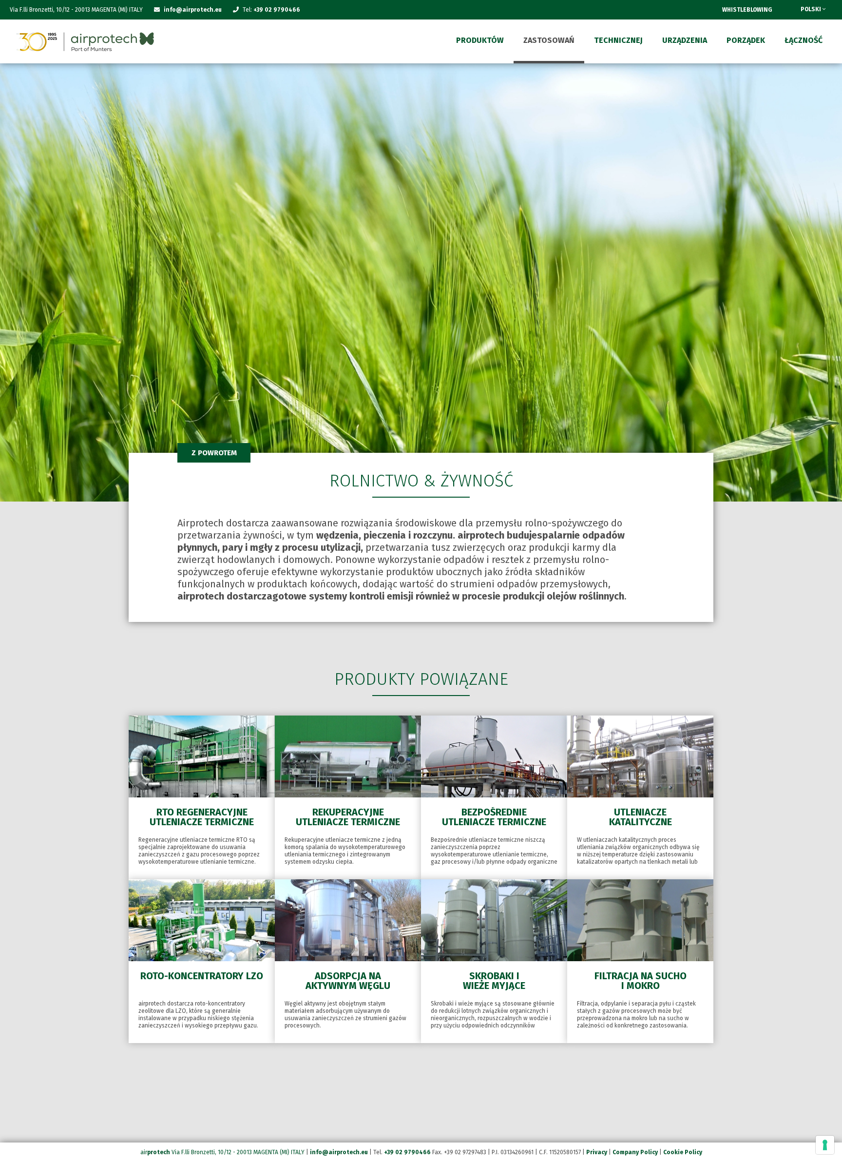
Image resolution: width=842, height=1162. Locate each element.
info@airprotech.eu (339, 1152)
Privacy (596, 1152)
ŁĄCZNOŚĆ (804, 40)
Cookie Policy (682, 1152)
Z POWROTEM (214, 452)
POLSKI (812, 9)
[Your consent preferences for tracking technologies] (825, 1145)
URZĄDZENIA (684, 40)
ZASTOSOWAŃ (548, 40)
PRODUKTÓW (480, 40)
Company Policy (635, 1152)
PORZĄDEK (746, 40)
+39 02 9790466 (276, 9)
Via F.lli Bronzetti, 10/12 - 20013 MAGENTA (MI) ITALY (238, 1152)
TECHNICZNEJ (618, 40)
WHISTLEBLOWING (747, 9)
